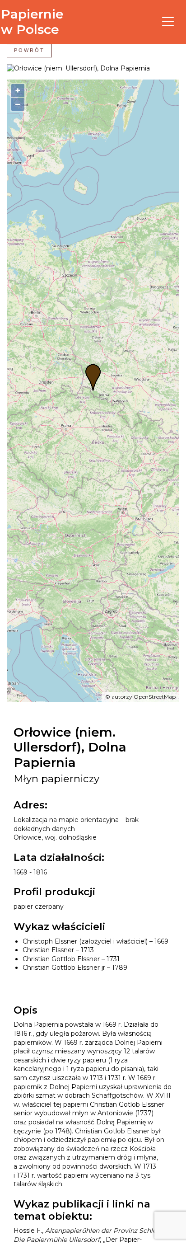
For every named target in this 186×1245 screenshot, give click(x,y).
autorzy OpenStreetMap (144, 696)
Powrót (29, 50)
